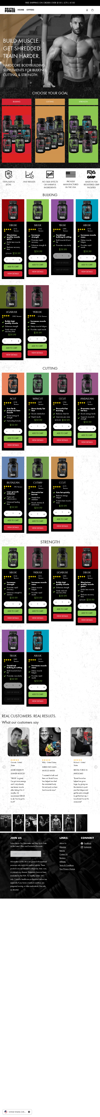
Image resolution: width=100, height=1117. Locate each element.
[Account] (87, 10)
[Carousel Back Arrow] (4, 767)
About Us (63, 843)
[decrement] (6, 260)
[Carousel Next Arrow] (96, 767)
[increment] (19, 260)
